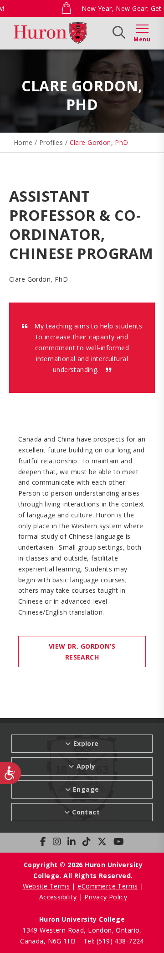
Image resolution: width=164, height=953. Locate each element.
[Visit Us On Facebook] (43, 841)
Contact (86, 812)
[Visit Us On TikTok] (86, 841)
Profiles (51, 142)
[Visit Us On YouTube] (118, 841)
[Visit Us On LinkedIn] (71, 841)
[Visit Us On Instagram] (57, 841)
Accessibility (58, 897)
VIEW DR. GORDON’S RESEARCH (82, 651)
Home (23, 142)
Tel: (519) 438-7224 (113, 941)
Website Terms (46, 886)
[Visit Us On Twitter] (102, 841)
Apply (88, 32)
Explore (48, 32)
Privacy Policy (105, 897)
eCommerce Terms (107, 886)
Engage (86, 789)
